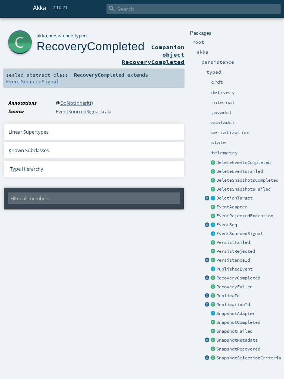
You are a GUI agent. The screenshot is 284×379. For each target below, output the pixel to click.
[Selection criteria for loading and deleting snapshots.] (213, 358)
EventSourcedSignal (239, 233)
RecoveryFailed (234, 286)
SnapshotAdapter (235, 313)
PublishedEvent (234, 269)
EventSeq (226, 224)
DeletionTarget (234, 198)
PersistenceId (233, 260)
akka (42, 35)
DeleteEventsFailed (239, 171)
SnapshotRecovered (238, 349)
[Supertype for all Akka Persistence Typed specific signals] (213, 234)
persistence (60, 35)
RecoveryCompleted (238, 278)
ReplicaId (228, 295)
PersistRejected (235, 251)
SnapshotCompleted (238, 322)
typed (81, 35)
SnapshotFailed (234, 331)
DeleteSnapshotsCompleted (247, 180)
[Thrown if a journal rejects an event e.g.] (213, 216)
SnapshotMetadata (237, 340)
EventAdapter (231, 206)
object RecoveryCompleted (153, 58)
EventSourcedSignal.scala (83, 111)
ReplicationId (233, 304)
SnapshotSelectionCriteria (248, 357)
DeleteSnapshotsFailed (243, 189)
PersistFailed (233, 242)
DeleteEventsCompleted (243, 162)
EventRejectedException (244, 215)
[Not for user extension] (213, 198)
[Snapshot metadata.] (213, 340)
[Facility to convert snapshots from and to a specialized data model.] (213, 314)
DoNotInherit (75, 103)
